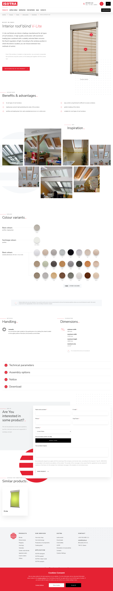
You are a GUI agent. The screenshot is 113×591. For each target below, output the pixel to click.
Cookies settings (42, 578)
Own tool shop (39, 537)
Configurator (106, 10)
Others (20, 558)
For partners (31, 10)
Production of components (42, 543)
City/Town (76, 418)
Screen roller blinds (24, 550)
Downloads (60, 540)
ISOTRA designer (40, 553)
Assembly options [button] (19, 372)
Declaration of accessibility (64, 548)
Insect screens (22, 556)
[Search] (101, 4)
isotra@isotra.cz (82, 540)
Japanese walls (23, 553)
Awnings (21, 545)
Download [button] (15, 386)
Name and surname (41, 409)
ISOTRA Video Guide (41, 559)
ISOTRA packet (39, 556)
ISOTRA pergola (39, 561)
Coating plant (39, 545)
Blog (37, 10)
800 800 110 (89, 3)
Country (38, 428)
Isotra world (13, 10)
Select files (53, 440)
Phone (37, 418)
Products (5, 10)
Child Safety (60, 543)
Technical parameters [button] (21, 365)
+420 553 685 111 (83, 537)
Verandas (21, 548)
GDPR (58, 545)
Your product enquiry (41, 446)
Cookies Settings (61, 553)
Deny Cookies (56, 585)
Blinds (20, 537)
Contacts (43, 10)
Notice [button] (13, 379)
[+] (91, 34)
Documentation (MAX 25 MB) (43, 437)
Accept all (73, 585)
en (107, 3)
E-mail (75, 409)
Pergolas (21, 543)
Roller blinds (22, 540)
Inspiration (22, 10)
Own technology (39, 540)
